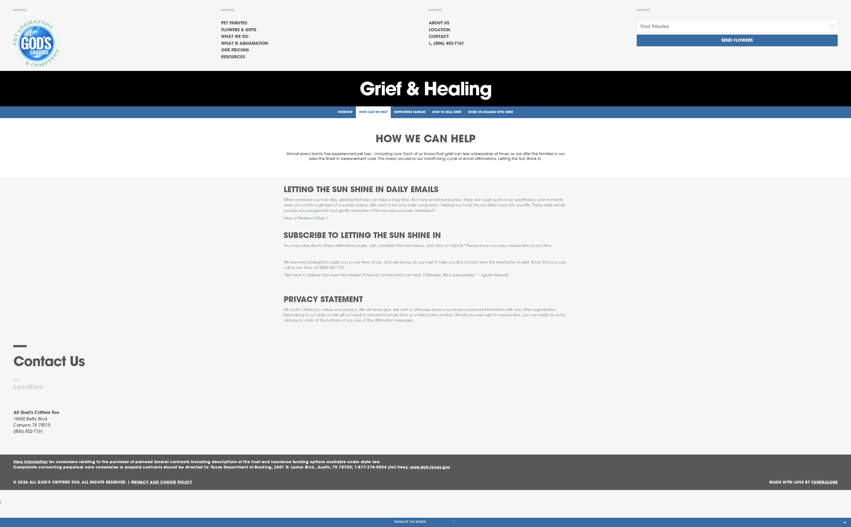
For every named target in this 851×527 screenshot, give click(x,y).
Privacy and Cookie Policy (161, 482)
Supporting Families (410, 112)
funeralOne (825, 482)
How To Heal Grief (447, 112)
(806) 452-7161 (448, 44)
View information (30, 462)
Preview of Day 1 (312, 218)
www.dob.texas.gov (430, 467)
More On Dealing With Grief (490, 112)
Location (439, 30)
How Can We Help (373, 112)
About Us (439, 23)
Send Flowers (737, 40)
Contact (439, 37)
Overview (345, 112)
